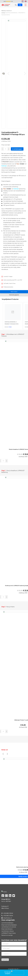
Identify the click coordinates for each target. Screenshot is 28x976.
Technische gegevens (14, 294)
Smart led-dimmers (7, 929)
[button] (1, 316)
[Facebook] (2, 895)
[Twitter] (13, 895)
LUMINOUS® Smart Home (8, 933)
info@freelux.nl (7, 918)
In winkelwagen (17, 149)
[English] (26, 1)
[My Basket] (20, 5)
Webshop (3, 10)
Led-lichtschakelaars (7, 923)
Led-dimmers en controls (8, 927)
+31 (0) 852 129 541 (8, 913)
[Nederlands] (23, 1)
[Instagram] (6, 895)
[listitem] (12, 316)
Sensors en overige (7, 935)
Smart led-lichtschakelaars (9, 925)
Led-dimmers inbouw (7, 931)
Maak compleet (14, 291)
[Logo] (5, 5)
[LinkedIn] (10, 895)
